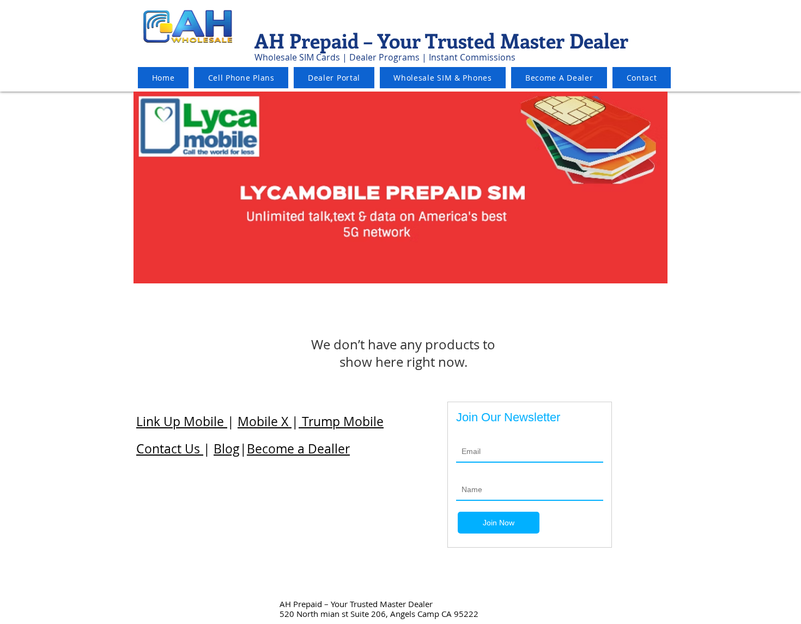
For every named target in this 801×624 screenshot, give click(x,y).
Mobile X (265, 421)
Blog (227, 448)
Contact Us (169, 448)
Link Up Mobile (181, 421)
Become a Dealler (298, 448)
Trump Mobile (341, 421)
